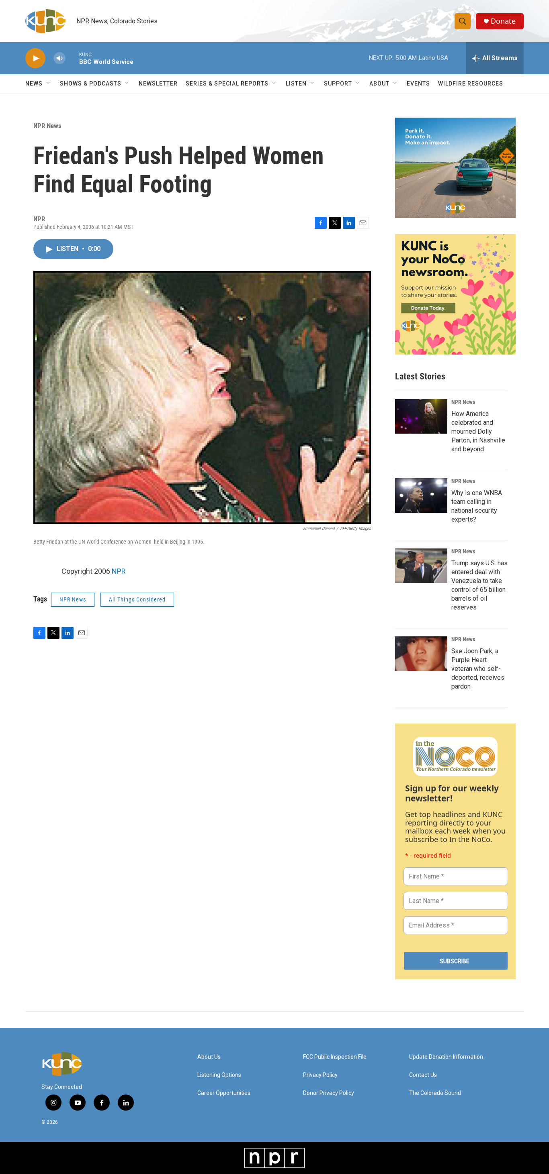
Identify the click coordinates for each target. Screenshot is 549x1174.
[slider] (72, 58)
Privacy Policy (320, 1075)
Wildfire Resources (470, 83)
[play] (35, 58)
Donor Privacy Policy (328, 1093)
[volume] (59, 58)
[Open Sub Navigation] (48, 83)
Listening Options (219, 1075)
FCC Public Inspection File (335, 1057)
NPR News (47, 126)
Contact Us (423, 1075)
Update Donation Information (446, 1057)
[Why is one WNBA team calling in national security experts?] (421, 495)
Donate (503, 21)
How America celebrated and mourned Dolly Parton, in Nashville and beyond (478, 431)
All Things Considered (137, 599)
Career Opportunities (223, 1093)
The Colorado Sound (435, 1093)
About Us (209, 1057)
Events (418, 83)
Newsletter (158, 83)
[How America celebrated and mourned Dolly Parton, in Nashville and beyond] (421, 416)
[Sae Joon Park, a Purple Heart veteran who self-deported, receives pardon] (421, 653)
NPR (119, 571)
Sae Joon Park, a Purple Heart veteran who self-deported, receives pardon (477, 668)
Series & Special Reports (227, 83)
